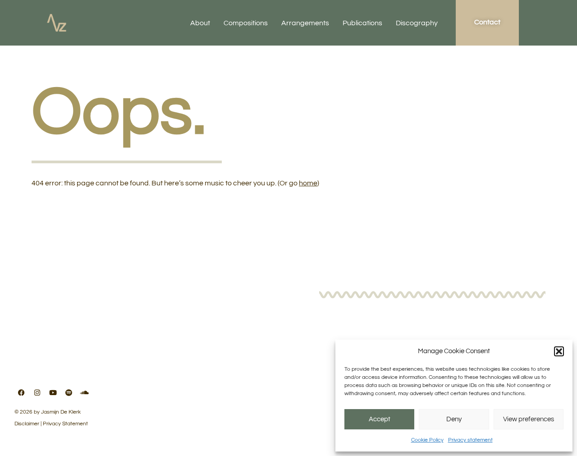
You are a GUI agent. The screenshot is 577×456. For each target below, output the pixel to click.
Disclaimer (26, 424)
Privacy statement (470, 440)
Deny (454, 419)
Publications (362, 23)
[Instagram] (37, 392)
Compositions (246, 23)
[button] (558, 351)
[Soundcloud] (84, 392)
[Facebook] (21, 392)
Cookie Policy (427, 440)
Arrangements (305, 23)
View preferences (528, 419)
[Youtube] (53, 392)
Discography (417, 23)
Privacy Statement (65, 424)
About (200, 23)
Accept (379, 419)
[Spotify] (68, 392)
